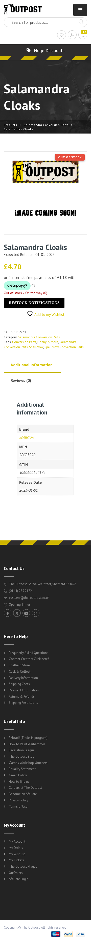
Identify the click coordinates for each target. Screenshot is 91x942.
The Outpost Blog (21, 756)
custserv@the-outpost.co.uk (29, 598)
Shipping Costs (19, 684)
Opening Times (19, 604)
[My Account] (72, 35)
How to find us (19, 781)
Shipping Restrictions (23, 702)
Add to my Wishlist (49, 314)
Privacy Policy (18, 800)
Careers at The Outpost (25, 787)
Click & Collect (19, 671)
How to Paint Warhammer (27, 744)
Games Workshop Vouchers (28, 763)
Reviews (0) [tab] (21, 380)
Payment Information (24, 690)
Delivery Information (23, 678)
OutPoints (16, 873)
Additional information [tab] (32, 364)
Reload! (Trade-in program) (28, 738)
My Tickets (16, 860)
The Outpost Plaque (23, 866)
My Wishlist (17, 854)
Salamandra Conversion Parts (46, 125)
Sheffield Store (19, 665)
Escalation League (22, 750)
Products (10, 125)
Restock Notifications (34, 303)
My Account (17, 841)
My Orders (16, 848)
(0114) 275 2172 (20, 591)
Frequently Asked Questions (28, 653)
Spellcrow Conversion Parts (64, 347)
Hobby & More (47, 342)
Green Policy (18, 775)
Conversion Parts (24, 342)
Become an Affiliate (23, 794)
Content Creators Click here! (29, 659)
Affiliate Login (18, 879)
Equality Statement (22, 769)
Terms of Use (18, 806)
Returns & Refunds (22, 696)
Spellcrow (36, 347)
